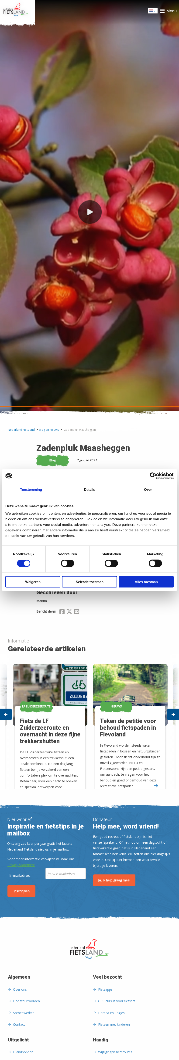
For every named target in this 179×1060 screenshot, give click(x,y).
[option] (130, 722)
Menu (171, 10)
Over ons (20, 989)
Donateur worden (26, 1001)
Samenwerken (23, 1013)
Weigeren (33, 582)
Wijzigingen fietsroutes (115, 1052)
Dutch (153, 12)
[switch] (67, 565)
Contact (19, 1024)
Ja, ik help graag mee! (114, 880)
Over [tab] (148, 489)
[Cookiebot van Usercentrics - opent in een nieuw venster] (153, 475)
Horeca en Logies (111, 1013)
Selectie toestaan (89, 582)
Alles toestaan (146, 582)
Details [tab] (89, 489)
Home (17, 11)
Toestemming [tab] (31, 489)
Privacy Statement (21, 865)
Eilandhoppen (23, 1052)
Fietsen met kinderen (114, 1024)
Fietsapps (105, 989)
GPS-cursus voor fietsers (116, 1001)
